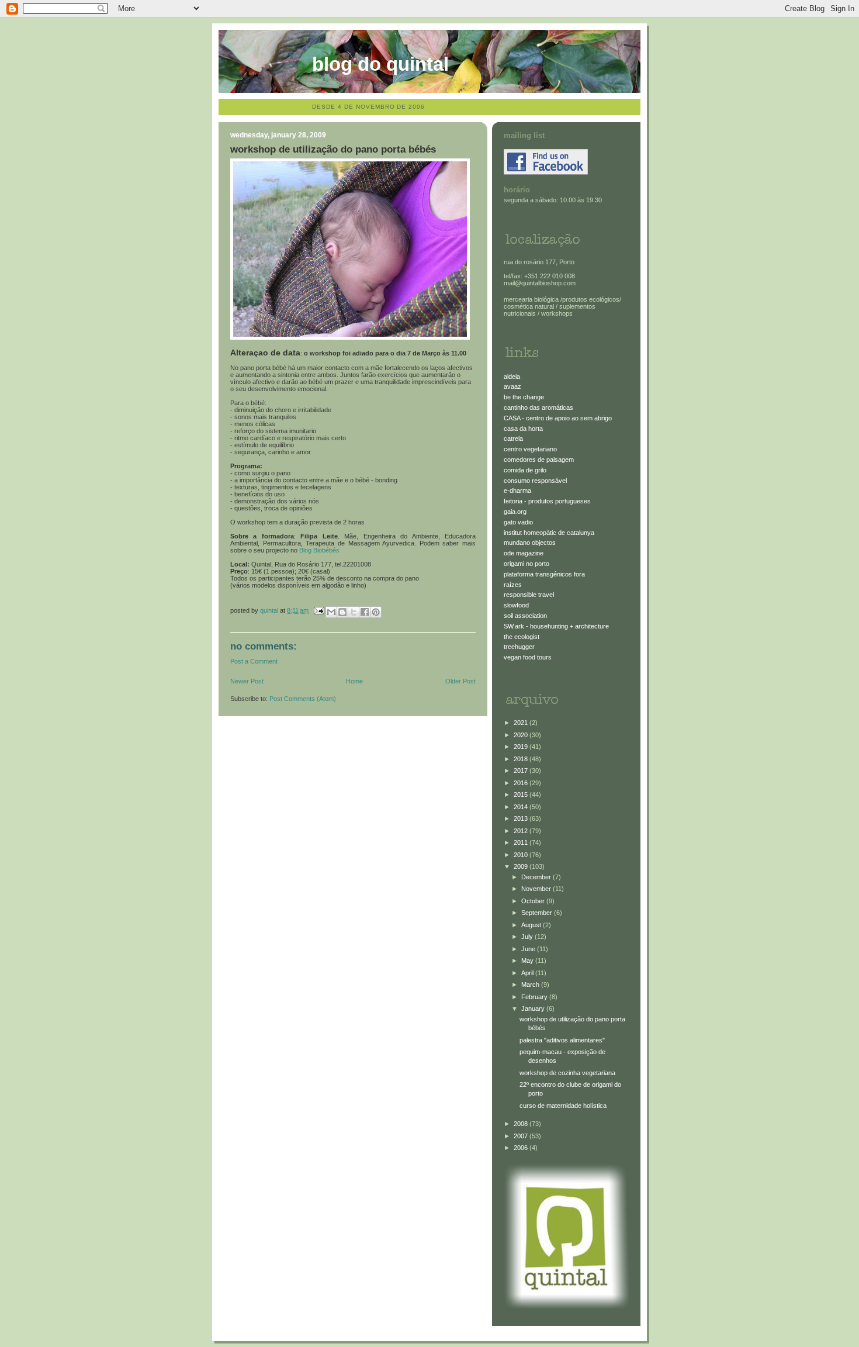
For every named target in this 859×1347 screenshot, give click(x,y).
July (528, 936)
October (533, 900)
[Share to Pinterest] (376, 612)
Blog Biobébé (317, 550)
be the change (524, 396)
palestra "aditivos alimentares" (562, 1040)
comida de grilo (525, 470)
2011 (521, 842)
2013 (521, 818)
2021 (521, 722)
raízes (513, 584)
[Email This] (331, 612)
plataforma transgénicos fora (544, 574)
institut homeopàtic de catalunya (549, 532)
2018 (521, 758)
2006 (521, 1147)
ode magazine (523, 553)
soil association (525, 615)
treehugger (519, 646)
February (535, 996)
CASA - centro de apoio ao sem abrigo (558, 418)
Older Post (460, 681)
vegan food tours (528, 657)
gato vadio (518, 522)
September (537, 912)
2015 (521, 794)
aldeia (512, 376)
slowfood (516, 605)
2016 (521, 782)
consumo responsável (535, 480)
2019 (521, 746)
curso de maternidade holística (563, 1105)
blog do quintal (380, 64)
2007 (521, 1135)
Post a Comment (254, 661)
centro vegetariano (530, 449)
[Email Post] (318, 610)
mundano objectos (530, 542)
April (528, 972)
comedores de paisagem (539, 459)
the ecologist (521, 636)
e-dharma (517, 490)
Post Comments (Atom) (302, 698)
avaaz (512, 386)
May (528, 960)
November (537, 888)
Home (354, 681)
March (531, 984)
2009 (521, 866)
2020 (521, 734)
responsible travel (529, 594)
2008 (521, 1123)
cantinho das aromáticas (538, 407)
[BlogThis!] (342, 612)
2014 (521, 806)
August (532, 924)
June (529, 948)
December (537, 876)
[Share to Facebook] (364, 612)
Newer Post (247, 681)
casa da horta (523, 428)
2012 (521, 830)
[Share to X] (353, 612)
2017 (521, 770)
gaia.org (515, 511)
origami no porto (526, 563)
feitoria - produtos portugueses (547, 501)
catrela (513, 438)
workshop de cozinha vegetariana (567, 1072)
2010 (521, 854)
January (533, 1008)
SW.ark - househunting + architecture (556, 626)
